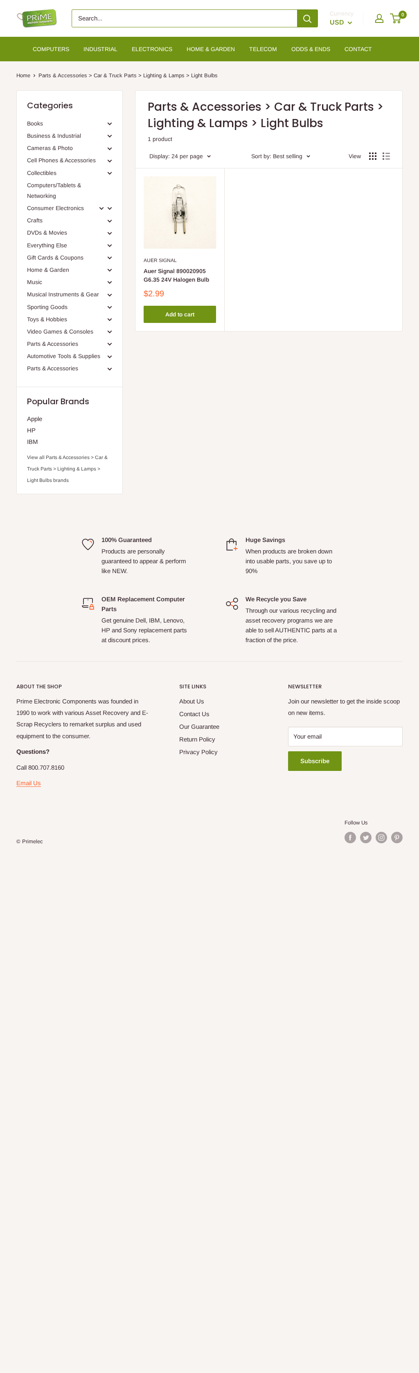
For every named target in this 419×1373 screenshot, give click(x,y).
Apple (34, 418)
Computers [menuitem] (51, 49)
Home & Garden (48, 270)
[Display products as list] (386, 156)
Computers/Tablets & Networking (54, 190)
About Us (191, 701)
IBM (32, 441)
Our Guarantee (199, 726)
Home (23, 75)
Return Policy (197, 739)
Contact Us (194, 713)
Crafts (35, 220)
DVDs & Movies (47, 232)
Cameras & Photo (50, 148)
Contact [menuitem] (358, 49)
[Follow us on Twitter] (366, 837)
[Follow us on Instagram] (381, 837)
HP (31, 430)
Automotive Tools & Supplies (63, 356)
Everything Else (47, 245)
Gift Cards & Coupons (55, 257)
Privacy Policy (198, 751)
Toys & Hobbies (47, 319)
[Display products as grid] (372, 156)
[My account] (379, 18)
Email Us (28, 782)
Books (35, 123)
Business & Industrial (54, 135)
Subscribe (314, 760)
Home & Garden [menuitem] (211, 49)
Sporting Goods (47, 307)
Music (34, 282)
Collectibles (41, 173)
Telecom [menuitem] (263, 49)
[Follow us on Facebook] (350, 837)
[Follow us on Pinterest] (397, 837)
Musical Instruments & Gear (63, 294)
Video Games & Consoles (60, 331)
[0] (396, 18)
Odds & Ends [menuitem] (310, 49)
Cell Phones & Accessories (61, 160)
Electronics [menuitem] (152, 49)
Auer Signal (160, 260)
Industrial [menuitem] (100, 49)
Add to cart (179, 314)
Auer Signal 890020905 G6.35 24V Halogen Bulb (176, 275)
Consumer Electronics (55, 208)
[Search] (307, 18)
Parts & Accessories (52, 343)
